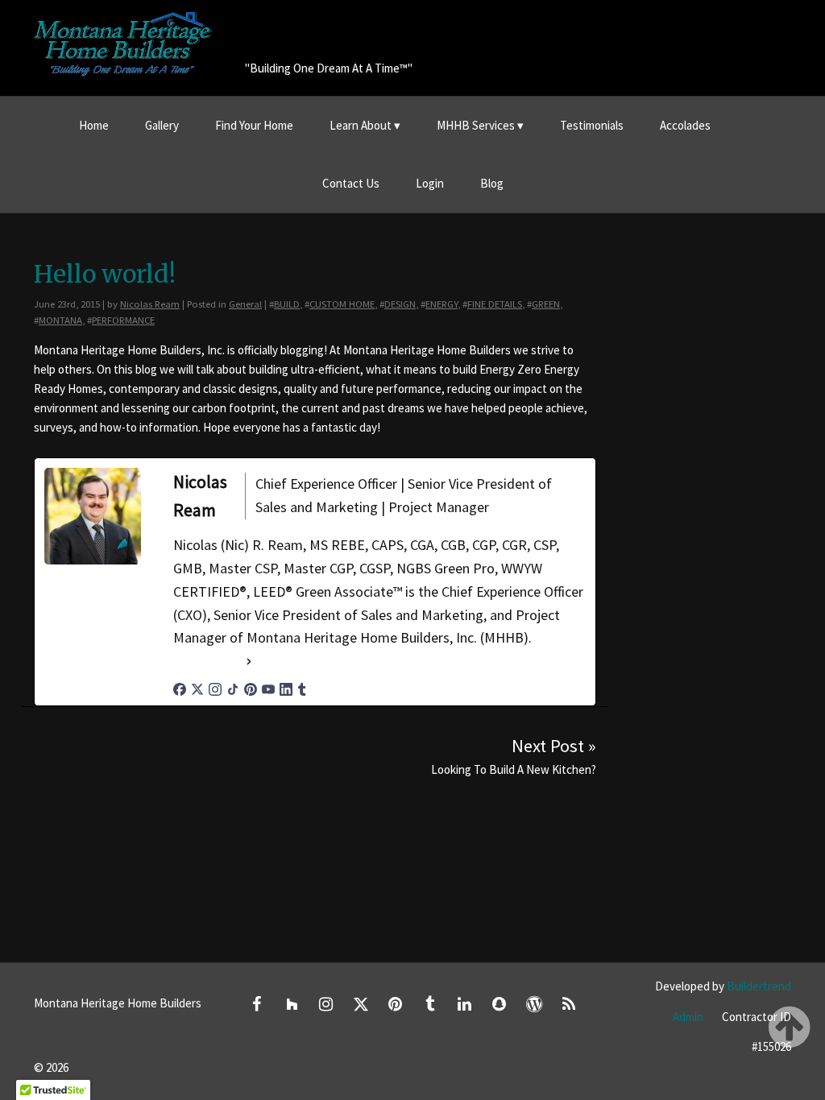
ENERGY (441, 303)
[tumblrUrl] (302, 689)
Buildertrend (759, 986)
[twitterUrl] (197, 689)
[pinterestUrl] (250, 689)
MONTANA (60, 319)
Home (94, 125)
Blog (492, 183)
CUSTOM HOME (342, 303)
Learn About (361, 125)
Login (430, 183)
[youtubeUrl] (268, 689)
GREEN (546, 303)
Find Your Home (254, 125)
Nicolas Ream (150, 303)
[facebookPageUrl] (179, 689)
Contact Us (350, 183)
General (245, 303)
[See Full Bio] (249, 661)
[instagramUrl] (215, 689)
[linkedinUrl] (286, 689)
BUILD (287, 303)
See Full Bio (208, 660)
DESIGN (400, 303)
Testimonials (592, 125)
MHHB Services (476, 125)
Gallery (162, 125)
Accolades (685, 125)
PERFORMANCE (123, 319)
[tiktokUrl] (232, 689)
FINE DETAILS (494, 303)
